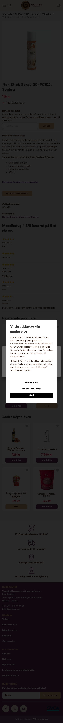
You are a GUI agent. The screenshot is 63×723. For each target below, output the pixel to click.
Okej (31, 395)
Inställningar (31, 382)
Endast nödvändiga (31, 389)
